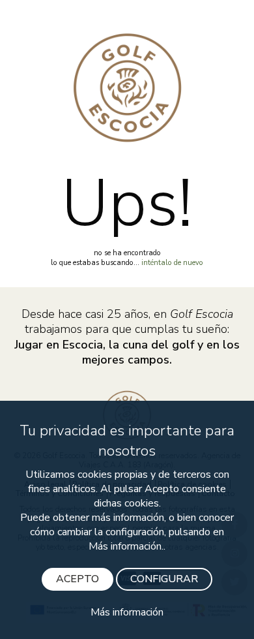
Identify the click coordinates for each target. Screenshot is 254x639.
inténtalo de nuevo (172, 263)
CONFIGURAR (164, 579)
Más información (127, 612)
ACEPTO (77, 579)
